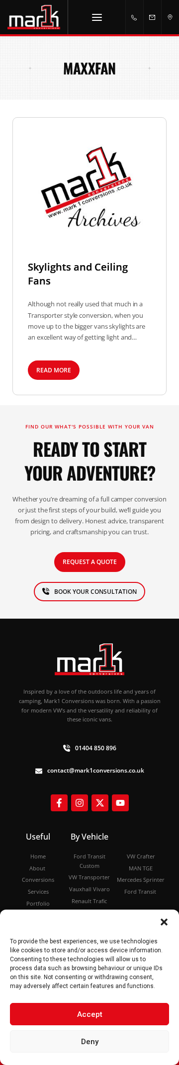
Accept (89, 1014)
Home (38, 856)
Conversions (38, 879)
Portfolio (38, 903)
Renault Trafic (89, 901)
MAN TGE (141, 868)
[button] (164, 922)
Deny (89, 1041)
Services (38, 891)
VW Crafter (141, 856)
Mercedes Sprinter (141, 879)
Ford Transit (141, 891)
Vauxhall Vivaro (89, 889)
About (38, 868)
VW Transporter (89, 877)
